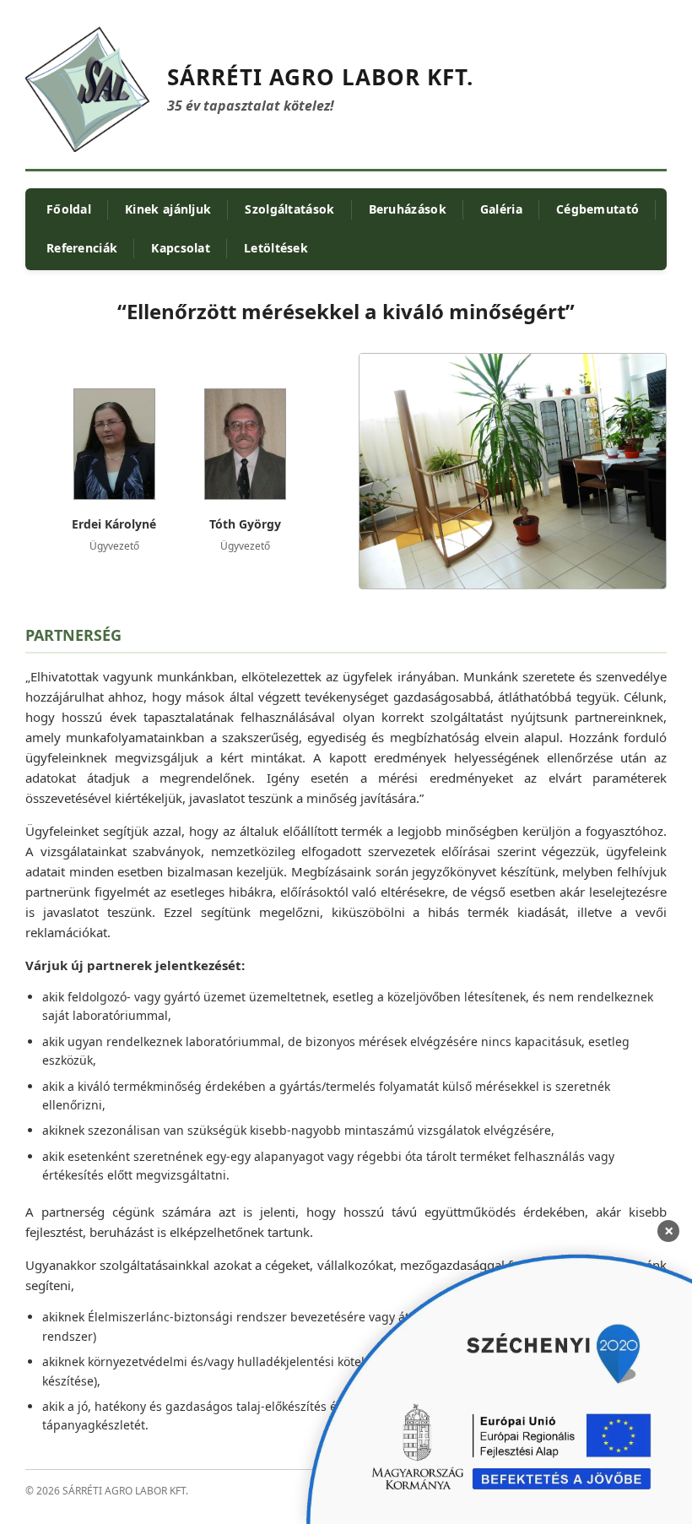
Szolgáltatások (289, 209)
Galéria (501, 209)
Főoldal (68, 209)
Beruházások (407, 209)
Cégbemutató (597, 209)
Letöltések (276, 248)
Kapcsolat (180, 248)
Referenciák (81, 248)
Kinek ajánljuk (168, 209)
